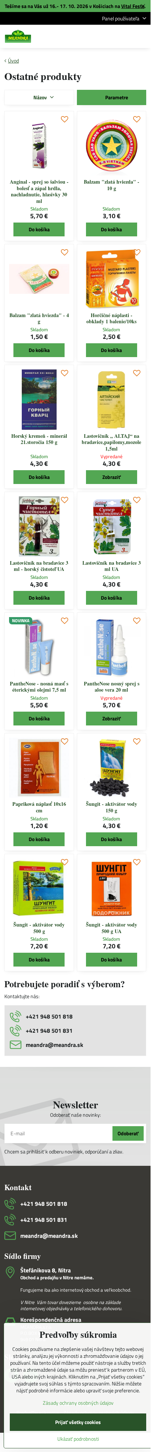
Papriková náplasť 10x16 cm (39, 807)
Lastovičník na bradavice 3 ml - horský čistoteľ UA (39, 566)
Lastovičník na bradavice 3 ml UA (111, 566)
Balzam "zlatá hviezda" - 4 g (39, 318)
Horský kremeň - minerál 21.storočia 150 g (39, 439)
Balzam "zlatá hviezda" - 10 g (111, 185)
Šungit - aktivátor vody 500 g (39, 928)
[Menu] (142, 36)
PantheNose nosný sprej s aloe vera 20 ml (111, 687)
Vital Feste (132, 6)
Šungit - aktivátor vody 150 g (111, 807)
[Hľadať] (107, 36)
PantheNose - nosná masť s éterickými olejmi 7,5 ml (39, 687)
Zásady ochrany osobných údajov (78, 1403)
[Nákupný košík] (124, 36)
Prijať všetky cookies (78, 1422)
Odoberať (128, 1133)
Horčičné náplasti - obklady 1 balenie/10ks (111, 318)
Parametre (116, 97)
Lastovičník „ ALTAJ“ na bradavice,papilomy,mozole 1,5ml (111, 442)
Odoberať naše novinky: (75, 1115)
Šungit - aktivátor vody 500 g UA (111, 928)
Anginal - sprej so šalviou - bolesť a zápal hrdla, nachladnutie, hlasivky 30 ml (39, 191)
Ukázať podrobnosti (78, 1438)
